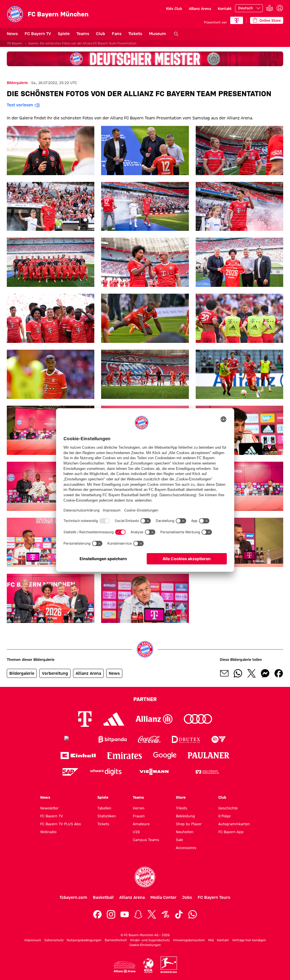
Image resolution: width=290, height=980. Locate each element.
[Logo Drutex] (186, 739)
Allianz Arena (200, 8)
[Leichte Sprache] (269, 8)
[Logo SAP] (70, 772)
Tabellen (104, 808)
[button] (50, 150)
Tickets (135, 33)
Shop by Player (189, 824)
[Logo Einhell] (78, 755)
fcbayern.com (73, 897)
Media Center (163, 897)
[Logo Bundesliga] (169, 965)
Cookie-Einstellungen (145, 945)
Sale (179, 840)
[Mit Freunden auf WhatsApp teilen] (237, 673)
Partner (145, 699)
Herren (138, 808)
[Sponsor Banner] (145, 58)
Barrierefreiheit (116, 940)
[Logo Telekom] (85, 719)
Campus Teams (146, 840)
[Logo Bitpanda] (113, 739)
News (12, 33)
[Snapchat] (138, 914)
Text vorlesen (20, 105)
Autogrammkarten (234, 824)
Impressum (32, 940)
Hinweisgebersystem (189, 940)
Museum (157, 33)
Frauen (139, 816)
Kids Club (174, 8)
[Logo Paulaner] (209, 755)
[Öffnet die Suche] (176, 34)
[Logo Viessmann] (154, 772)
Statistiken (106, 816)
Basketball (103, 897)
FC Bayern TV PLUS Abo (60, 824)
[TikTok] (179, 914)
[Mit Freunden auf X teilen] (251, 673)
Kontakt (225, 8)
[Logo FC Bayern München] (145, 877)
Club (100, 33)
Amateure (141, 824)
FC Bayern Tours (214, 897)
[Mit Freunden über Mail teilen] (224, 673)
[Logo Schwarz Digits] (106, 771)
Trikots (181, 808)
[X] (151, 914)
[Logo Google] (164, 755)
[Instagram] (111, 914)
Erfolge (224, 816)
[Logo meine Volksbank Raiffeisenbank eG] (206, 771)
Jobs (187, 897)
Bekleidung (185, 816)
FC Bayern (14, 43)
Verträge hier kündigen (249, 940)
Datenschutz (53, 940)
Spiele (64, 33)
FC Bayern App (231, 832)
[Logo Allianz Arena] (124, 967)
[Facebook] (97, 914)
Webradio (48, 832)
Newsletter (49, 808)
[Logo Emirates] (124, 755)
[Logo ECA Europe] (148, 965)
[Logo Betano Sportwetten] (75, 739)
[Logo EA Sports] (218, 739)
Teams (82, 33)
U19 (136, 832)
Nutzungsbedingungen (84, 940)
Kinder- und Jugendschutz (150, 940)
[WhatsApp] (192, 914)
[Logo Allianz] (154, 719)
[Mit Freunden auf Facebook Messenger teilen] (265, 673)
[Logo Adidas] (113, 719)
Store (180, 797)
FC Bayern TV (38, 33)
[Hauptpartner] (236, 20)
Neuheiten (184, 832)
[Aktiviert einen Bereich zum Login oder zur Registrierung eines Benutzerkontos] (279, 8)
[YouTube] (124, 914)
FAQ (211, 940)
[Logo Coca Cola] (149, 739)
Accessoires (186, 848)
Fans (116, 33)
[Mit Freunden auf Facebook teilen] (278, 673)
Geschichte (228, 808)
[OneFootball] (165, 914)
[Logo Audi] (198, 719)
